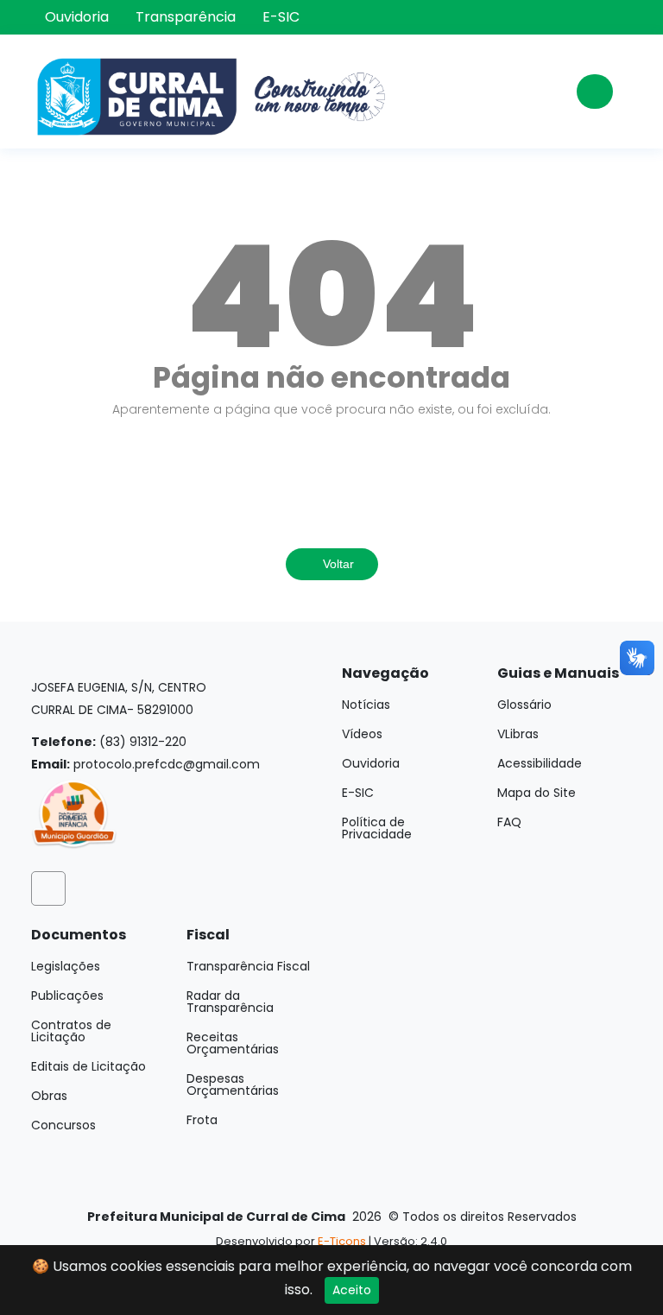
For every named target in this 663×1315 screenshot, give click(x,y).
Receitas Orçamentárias (232, 1043)
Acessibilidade (539, 763)
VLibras (518, 734)
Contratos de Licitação (71, 1031)
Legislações (65, 966)
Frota (202, 1120)
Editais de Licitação (88, 1066)
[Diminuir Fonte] (620, 21)
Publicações (67, 995)
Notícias (366, 705)
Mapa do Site (536, 793)
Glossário (524, 705)
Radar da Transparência (230, 1001)
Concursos (63, 1125)
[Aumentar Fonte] (620, 7)
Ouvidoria (77, 17)
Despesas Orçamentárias (232, 1084)
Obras (49, 1096)
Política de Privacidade (377, 828)
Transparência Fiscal (248, 966)
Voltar (336, 564)
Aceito (351, 1290)
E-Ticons (342, 1241)
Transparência (186, 17)
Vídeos (362, 734)
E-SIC (281, 17)
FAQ (509, 822)
